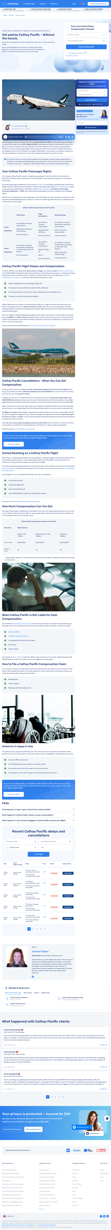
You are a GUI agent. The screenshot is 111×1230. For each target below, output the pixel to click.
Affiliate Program (77, 1198)
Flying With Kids (44, 1191)
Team (74, 1177)
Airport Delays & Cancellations (12, 1205)
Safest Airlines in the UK (47, 1184)
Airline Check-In (44, 1170)
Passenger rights (29, 4)
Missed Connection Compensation (13, 1184)
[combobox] (86, 34)
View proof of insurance (12, 1129)
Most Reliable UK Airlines (47, 1180)
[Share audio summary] (72, 137)
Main (5, 15)
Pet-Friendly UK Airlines (47, 1195)
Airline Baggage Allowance (48, 1173)
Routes (41, 1209)
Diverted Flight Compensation (12, 1195)
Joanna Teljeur (19, 126)
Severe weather (13, 632)
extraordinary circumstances (22, 623)
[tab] (13, 993)
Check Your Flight (14, 444)
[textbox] (85, 35)
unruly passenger (10, 468)
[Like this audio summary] (66, 137)
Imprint (102, 1170)
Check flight (39, 854)
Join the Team (77, 1184)
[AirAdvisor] (10, 4)
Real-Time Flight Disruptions (48, 1202)
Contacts (75, 1205)
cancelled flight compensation (24, 429)
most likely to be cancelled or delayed (42, 325)
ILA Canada (29, 1225)
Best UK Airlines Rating (46, 1177)
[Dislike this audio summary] (69, 137)
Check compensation (86, 47)
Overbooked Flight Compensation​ (13, 1191)
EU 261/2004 (41, 184)
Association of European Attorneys (13, 1225)
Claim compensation (33, 1129)
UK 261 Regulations (63, 187)
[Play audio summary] (5, 137)
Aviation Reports (44, 1205)
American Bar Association (47, 1225)
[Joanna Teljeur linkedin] (33, 977)
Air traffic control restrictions (18, 636)
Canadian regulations (43, 189)
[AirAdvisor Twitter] (104, 1216)
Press (74, 1202)
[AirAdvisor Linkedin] (107, 1216)
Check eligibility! (90, 100)
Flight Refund (6, 1180)
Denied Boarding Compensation (12, 1188)
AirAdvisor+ (54, 4)
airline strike (17, 657)
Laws (101, 1180)
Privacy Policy (80, 133)
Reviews (75, 1188)
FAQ (73, 1195)
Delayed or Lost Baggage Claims (12, 1202)
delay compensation (67, 271)
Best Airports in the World (47, 1198)
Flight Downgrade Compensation (13, 1198)
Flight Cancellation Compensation (13, 1177)
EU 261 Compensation (9, 1170)
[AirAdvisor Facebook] (101, 1216)
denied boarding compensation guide (27, 501)
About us (75, 1173)
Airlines (11, 15)
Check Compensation (98, 4)
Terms (102, 1177)
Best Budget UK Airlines (47, 1188)
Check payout (68, 873)
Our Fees (75, 1180)
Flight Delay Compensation (11, 1173)
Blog (73, 1191)
